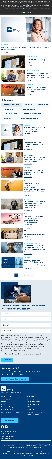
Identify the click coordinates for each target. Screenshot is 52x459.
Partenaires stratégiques (8, 407)
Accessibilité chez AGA (9, 444)
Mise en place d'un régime (29, 118)
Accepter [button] (24, 12)
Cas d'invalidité (9, 118)
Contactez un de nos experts (15, 379)
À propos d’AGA (6, 399)
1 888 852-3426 (5, 438)
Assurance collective (33, 401)
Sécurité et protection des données (31, 447)
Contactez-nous (10, 420)
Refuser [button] (29, 12)
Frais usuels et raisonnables (35, 412)
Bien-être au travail (10, 114)
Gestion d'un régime (28, 109)
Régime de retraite (33, 414)
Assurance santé (9, 109)
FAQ (28, 407)
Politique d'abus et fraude (41, 444)
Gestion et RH (43, 104)
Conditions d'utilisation (24, 444)
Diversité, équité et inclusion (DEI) (11, 412)
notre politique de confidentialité (24, 6)
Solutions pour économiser (32, 114)
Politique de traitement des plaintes (31, 446)
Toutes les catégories (11, 104)
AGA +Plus (30, 399)
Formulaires (31, 409)
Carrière (3, 404)
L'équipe (4, 401)
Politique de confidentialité (28, 341)
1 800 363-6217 (5, 433)
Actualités (28, 104)
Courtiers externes (33, 404)
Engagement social (7, 409)
